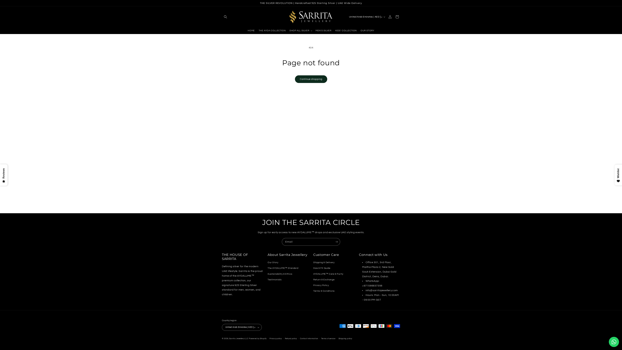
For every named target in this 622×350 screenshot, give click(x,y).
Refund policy (291, 338)
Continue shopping (311, 79)
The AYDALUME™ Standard (283, 268)
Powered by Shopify (258, 338)
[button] (225, 16)
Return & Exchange (323, 280)
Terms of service (328, 338)
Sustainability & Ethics (280, 274)
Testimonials (275, 280)
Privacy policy (276, 338)
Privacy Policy (321, 285)
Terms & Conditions (324, 291)
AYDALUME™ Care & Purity (328, 274)
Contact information (309, 338)
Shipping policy (345, 338)
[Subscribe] (336, 242)
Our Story (273, 262)
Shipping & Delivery (323, 262)
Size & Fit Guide (321, 268)
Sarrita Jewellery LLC (238, 338)
